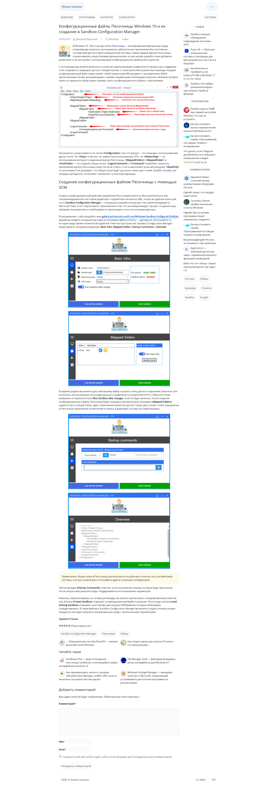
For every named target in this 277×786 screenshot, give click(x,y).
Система (210, 17)
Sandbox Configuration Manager (78, 633)
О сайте (200, 779)
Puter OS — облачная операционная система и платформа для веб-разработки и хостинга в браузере (200, 56)
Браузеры (190, 288)
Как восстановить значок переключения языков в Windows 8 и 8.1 (200, 127)
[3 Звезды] (64, 625)
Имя (62, 741)
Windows (67, 17)
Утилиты (207, 288)
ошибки (189, 297)
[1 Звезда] (60, 625)
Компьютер (127, 17)
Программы (87, 17)
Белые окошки (72, 7)
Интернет (107, 17)
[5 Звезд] (69, 625)
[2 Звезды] (62, 625)
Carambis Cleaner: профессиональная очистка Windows (198, 204)
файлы (124, 633)
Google (204, 297)
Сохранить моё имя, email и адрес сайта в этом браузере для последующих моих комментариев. (117, 756)
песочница (108, 633)
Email (63, 749)
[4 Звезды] (67, 625)
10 (106, 39)
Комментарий (68, 703)
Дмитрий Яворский (86, 39)
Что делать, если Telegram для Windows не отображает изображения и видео (200, 155)
